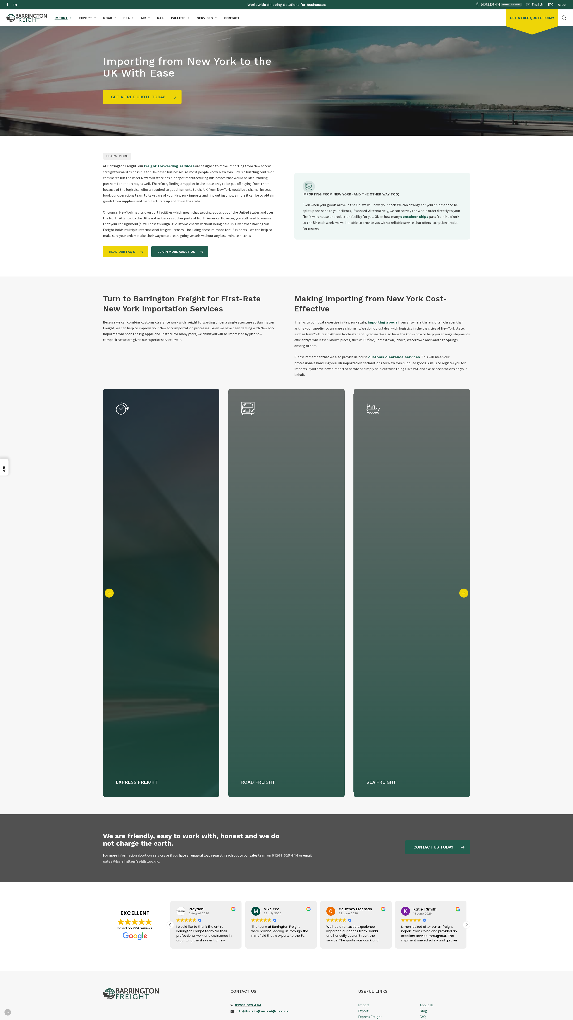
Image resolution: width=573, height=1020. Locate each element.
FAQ (423, 1016)
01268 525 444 (248, 1005)
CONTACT (231, 18)
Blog (423, 1011)
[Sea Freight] (412, 593)
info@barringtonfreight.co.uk (262, 1011)
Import (363, 1005)
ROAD (107, 18)
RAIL (160, 18)
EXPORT (85, 18)
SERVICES (205, 18)
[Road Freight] (286, 593)
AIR (143, 18)
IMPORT (61, 18)
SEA (126, 18)
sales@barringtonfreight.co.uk (131, 861)
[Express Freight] (161, 593)
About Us (427, 1005)
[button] (142, 97)
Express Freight (370, 1016)
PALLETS (178, 18)
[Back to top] (7, 1012)
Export (363, 1011)
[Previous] (109, 593)
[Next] (463, 593)
